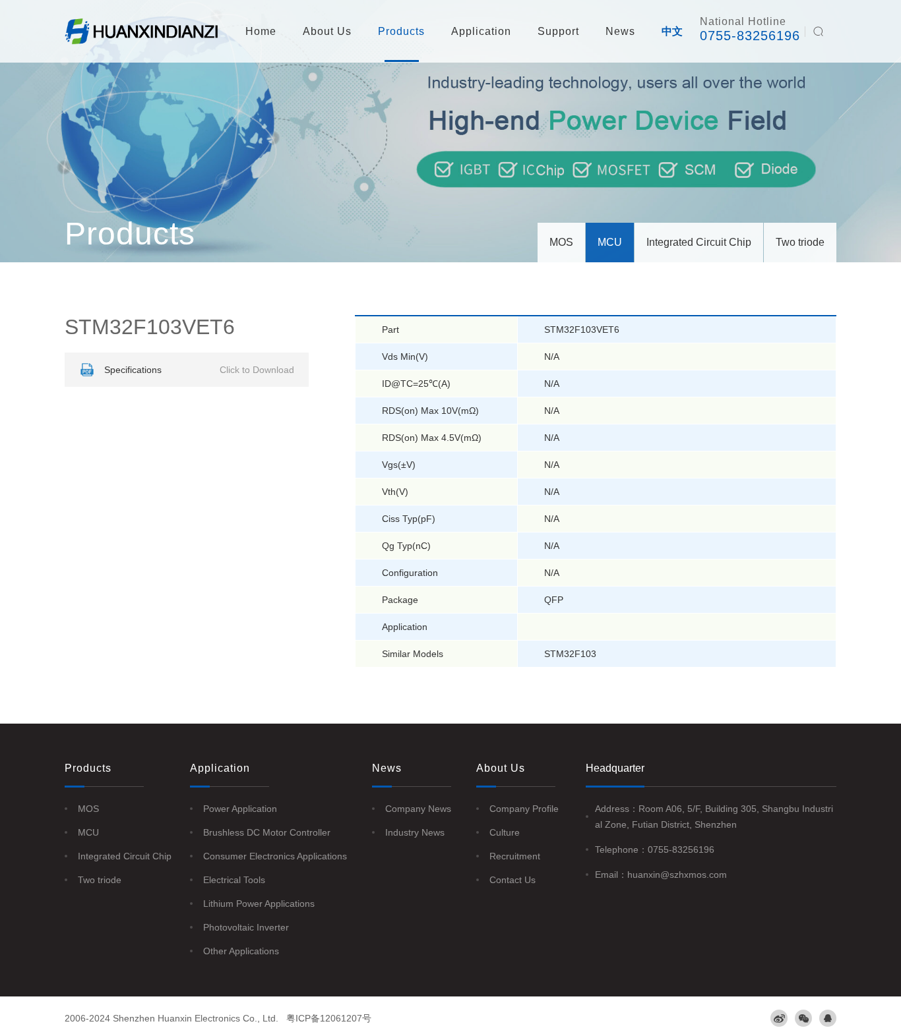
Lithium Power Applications (259, 903)
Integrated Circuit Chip (698, 242)
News (620, 31)
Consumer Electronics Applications (275, 856)
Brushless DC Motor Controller (266, 832)
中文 (672, 31)
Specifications (199, 369)
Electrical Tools (234, 880)
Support (558, 31)
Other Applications (241, 951)
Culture (504, 832)
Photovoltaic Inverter (246, 927)
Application (481, 31)
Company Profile (524, 808)
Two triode (800, 242)
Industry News (415, 832)
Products (401, 31)
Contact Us (512, 880)
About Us (327, 31)
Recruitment (514, 856)
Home (260, 31)
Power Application (240, 808)
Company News (418, 808)
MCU (610, 242)
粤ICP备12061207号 (328, 1018)
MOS (561, 242)
